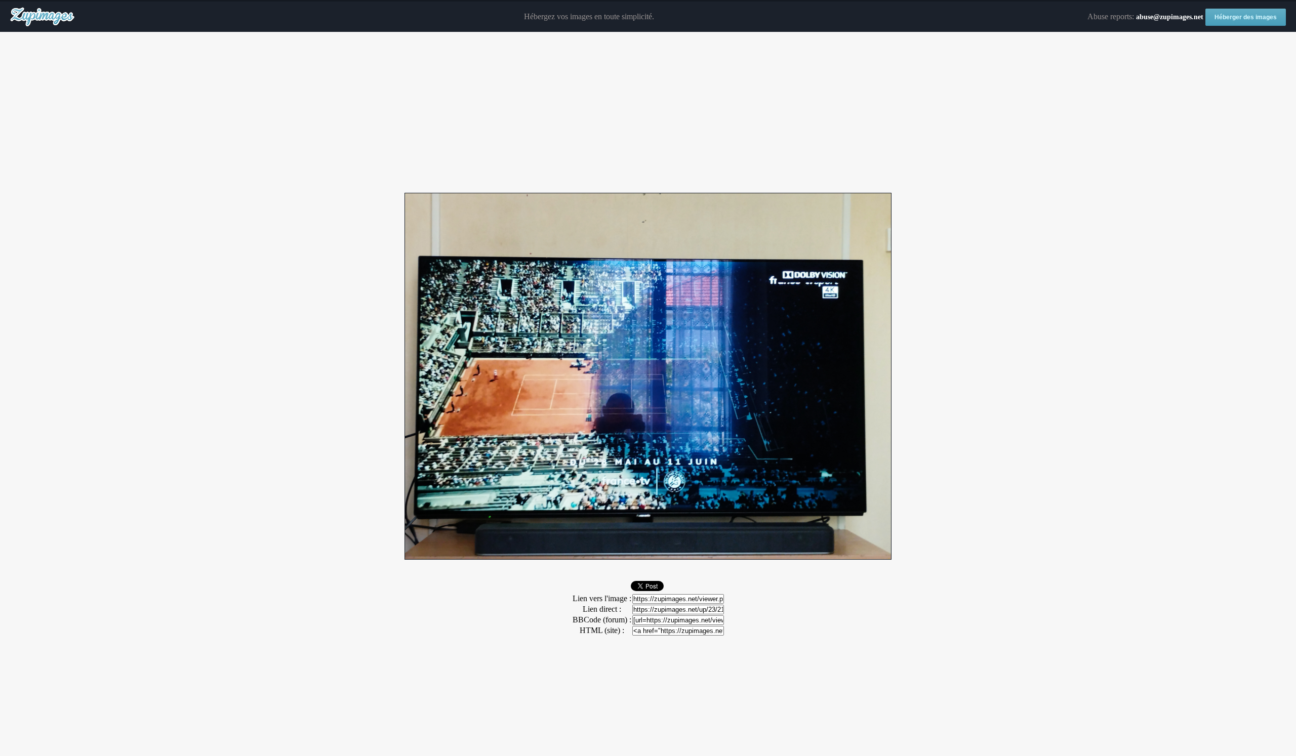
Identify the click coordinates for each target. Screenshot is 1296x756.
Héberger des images (1245, 17)
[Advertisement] (648, 113)
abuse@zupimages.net (1169, 17)
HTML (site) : (602, 630)
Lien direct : (602, 609)
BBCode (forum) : (602, 619)
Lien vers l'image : (602, 598)
